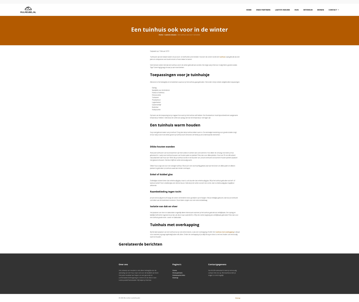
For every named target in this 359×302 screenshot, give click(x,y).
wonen (320, 10)
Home (248, 10)
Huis (296, 10)
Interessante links (178, 275)
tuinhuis (222, 57)
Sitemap (175, 278)
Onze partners (263, 10)
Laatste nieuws (282, 10)
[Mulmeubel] (28, 10)
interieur (308, 10)
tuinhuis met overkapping (225, 232)
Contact (333, 10)
